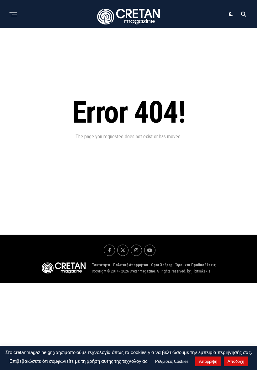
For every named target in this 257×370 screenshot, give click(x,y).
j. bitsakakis (200, 271)
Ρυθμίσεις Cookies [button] (172, 361)
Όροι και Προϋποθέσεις (196, 265)
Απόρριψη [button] (208, 361)
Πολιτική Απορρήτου (130, 265)
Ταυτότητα (101, 265)
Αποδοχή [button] (236, 361)
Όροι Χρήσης (161, 265)
